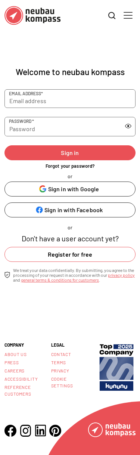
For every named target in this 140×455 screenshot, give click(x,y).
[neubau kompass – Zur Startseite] (32, 15)
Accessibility (21, 378)
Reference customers (17, 390)
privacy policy (121, 275)
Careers (14, 370)
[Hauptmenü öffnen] (128, 15)
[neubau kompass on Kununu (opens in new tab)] (116, 366)
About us (15, 354)
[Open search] (112, 15)
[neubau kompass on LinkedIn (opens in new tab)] (40, 430)
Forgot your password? (70, 166)
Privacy (60, 370)
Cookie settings (62, 382)
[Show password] (128, 126)
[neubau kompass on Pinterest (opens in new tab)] (55, 430)
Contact (61, 354)
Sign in (70, 152)
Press (11, 362)
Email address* (26, 93)
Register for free (70, 254)
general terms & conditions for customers (60, 279)
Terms (58, 362)
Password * (21, 121)
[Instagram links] (25, 430)
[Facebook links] (10, 430)
